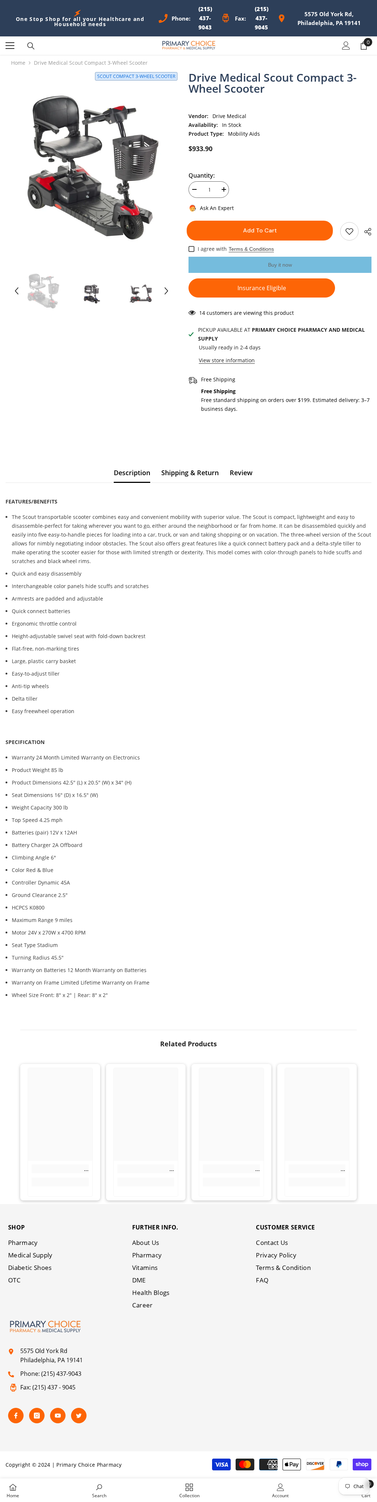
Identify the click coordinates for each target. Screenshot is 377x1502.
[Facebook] (16, 1415)
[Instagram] (37, 1415)
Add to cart (262, 230)
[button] (16, 290)
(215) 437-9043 (61, 1374)
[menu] (10, 45)
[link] (60, 1168)
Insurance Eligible (261, 288)
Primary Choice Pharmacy (88, 1464)
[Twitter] (79, 1415)
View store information (227, 360)
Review (241, 472)
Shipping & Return (190, 472)
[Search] (31, 46)
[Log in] (346, 46)
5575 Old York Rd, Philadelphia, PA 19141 (329, 18)
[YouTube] (58, 1415)
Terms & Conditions (251, 249)
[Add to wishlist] (349, 231)
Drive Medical (229, 116)
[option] (91, 166)
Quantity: (201, 175)
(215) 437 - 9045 (53, 1387)
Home (18, 62)
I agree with (212, 248)
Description (132, 472)
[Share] (365, 232)
